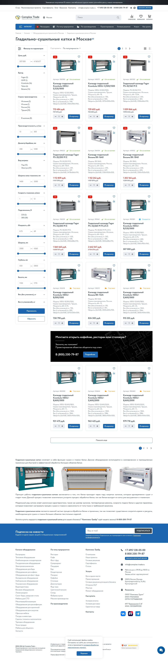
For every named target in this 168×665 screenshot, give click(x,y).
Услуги (136, 26)
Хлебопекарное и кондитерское (28, 560)
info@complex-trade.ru (87, 8)
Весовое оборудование (24, 590)
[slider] (18, 66)
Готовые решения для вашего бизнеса (101, 582)
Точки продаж (20, 625)
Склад (53, 592)
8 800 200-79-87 (121, 7)
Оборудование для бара (25, 569)
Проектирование (107, 26)
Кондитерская (56, 572)
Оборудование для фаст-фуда (27, 575)
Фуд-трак (54, 587)
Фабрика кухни (57, 595)
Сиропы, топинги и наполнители (28, 619)
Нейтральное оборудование (26, 581)
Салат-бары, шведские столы (27, 595)
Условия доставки (93, 603)
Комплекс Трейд (93, 549)
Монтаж (89, 588)
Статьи (88, 566)
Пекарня (54, 575)
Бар (52, 569)
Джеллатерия (56, 584)
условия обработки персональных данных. (83, 646)
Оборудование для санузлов (26, 610)
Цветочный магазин (58, 590)
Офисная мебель (22, 613)
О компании (90, 554)
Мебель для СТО (22, 598)
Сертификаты (91, 563)
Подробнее (90, 354)
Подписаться (143, 531)
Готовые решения (123, 26)
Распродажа (44, 26)
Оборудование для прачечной (27, 607)
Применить (31, 311)
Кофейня (54, 578)
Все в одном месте (93, 576)
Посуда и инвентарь (23, 616)
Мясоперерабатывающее (25, 601)
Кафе (53, 557)
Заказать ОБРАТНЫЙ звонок (136, 558)
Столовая (54, 581)
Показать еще (101, 440)
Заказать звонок (144, 8)
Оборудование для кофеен (26, 572)
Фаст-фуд (55, 560)
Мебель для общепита (24, 628)
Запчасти (19, 631)
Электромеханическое (24, 566)
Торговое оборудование (25, 622)
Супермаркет (56, 563)
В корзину (73, 116)
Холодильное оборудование (26, 578)
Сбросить (31, 318)
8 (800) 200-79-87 (67, 355)
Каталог (28, 26)
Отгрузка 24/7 (91, 585)
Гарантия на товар (93, 606)
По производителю (88, 26)
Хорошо (84, 653)
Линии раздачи (21, 592)
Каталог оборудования (25, 549)
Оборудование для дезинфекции (28, 604)
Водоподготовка (22, 587)
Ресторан (54, 554)
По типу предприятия (65, 26)
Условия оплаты (92, 601)
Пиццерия (55, 566)
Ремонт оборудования (94, 591)
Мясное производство (59, 598)
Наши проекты (91, 557)
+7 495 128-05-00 (104, 7)
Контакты (90, 611)
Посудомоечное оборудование (27, 563)
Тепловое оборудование (25, 557)
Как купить (147, 26)
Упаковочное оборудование (26, 584)
